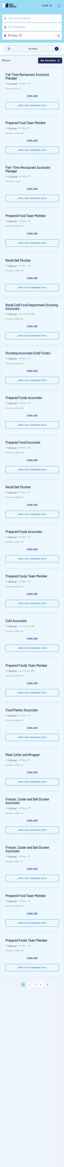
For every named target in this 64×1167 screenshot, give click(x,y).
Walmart (12, 128)
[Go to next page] (47, 984)
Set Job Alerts (48, 60)
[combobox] (35, 18)
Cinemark (13, 83)
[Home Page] (11, 5)
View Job (32, 96)
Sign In (47, 5)
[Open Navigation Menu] (59, 5)
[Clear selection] (59, 36)
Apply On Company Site (32, 105)
